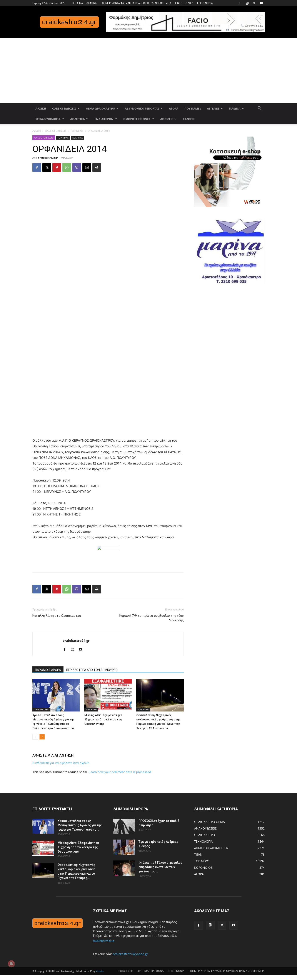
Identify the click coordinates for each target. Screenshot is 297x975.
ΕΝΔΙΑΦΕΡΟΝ (104, 119)
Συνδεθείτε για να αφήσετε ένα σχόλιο (60, 763)
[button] (259, 109)
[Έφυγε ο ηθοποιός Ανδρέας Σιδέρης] (124, 847)
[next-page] (42, 737)
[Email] (86, 167)
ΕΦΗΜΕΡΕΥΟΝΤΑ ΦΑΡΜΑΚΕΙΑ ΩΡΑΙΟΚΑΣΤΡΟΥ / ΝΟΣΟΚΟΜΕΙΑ (136, 3)
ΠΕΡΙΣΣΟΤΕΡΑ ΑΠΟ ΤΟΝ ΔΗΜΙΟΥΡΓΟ (92, 670)
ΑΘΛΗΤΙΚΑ (77, 119)
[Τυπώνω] (96, 167)
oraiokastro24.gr (48, 157)
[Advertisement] (148, 70)
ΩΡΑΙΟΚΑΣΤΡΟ (41, 709)
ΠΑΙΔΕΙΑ (234, 108)
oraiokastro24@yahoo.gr (130, 954)
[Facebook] (240, 3)
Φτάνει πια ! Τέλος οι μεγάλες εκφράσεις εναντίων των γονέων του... (160, 867)
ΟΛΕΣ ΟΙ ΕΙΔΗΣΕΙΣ (64, 108)
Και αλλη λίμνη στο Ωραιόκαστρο (56, 616)
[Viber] (76, 167)
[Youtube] (261, 3)
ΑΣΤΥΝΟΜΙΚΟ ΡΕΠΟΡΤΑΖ (142, 108)
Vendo (99, 971)
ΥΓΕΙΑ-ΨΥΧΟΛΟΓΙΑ (47, 119)
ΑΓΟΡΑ (173, 108)
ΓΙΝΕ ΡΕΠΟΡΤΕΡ (184, 3)
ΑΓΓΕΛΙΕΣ (213, 108)
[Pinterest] (56, 167)
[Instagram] (247, 3)
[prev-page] (35, 737)
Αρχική (36, 131)
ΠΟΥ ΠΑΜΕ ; (192, 108)
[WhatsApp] (66, 167)
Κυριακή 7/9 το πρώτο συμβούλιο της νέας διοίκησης (151, 618)
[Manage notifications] (11, 963)
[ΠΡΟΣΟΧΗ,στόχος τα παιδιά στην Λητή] (124, 826)
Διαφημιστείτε (103, 940)
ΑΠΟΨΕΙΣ (166, 119)
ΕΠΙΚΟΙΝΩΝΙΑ (205, 3)
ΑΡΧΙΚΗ (40, 108)
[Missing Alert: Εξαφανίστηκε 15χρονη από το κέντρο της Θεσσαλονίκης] (108, 695)
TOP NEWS (76, 131)
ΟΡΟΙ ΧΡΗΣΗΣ (125, 971)
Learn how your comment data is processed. (120, 772)
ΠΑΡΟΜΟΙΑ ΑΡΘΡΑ (48, 670)
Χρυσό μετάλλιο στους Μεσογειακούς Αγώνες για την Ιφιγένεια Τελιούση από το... (80, 825)
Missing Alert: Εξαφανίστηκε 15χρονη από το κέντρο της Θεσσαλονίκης (103, 719)
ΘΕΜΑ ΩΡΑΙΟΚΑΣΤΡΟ (100, 108)
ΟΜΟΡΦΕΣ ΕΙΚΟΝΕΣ (136, 119)
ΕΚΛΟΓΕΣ (189, 119)
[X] (254, 3)
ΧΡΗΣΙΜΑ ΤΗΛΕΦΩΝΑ (85, 3)
